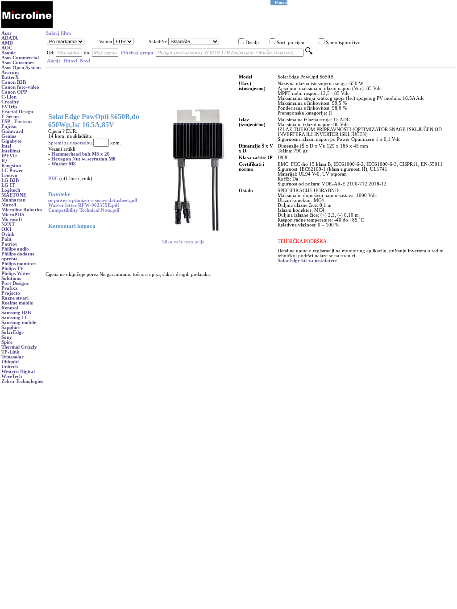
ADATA (9, 38)
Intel (6, 146)
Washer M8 (63, 163)
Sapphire (11, 327)
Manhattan (13, 200)
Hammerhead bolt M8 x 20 (80, 154)
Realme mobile (17, 302)
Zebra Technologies (22, 381)
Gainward (12, 131)
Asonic (8, 52)
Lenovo (9, 175)
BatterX (10, 77)
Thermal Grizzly (19, 347)
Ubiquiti (10, 361)
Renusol (9, 307)
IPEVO (9, 155)
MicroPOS (12, 214)
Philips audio (15, 249)
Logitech (10, 190)
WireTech (11, 376)
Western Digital (18, 371)
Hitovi (70, 60)
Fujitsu (9, 126)
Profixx (9, 288)
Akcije (54, 60)
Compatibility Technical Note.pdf (84, 210)
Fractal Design (17, 111)
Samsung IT (14, 317)
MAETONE (13, 195)
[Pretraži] (308, 52)
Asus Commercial (20, 57)
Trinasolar (12, 356)
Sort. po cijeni (291, 42)
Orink (7, 234)
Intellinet (11, 150)
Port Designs (15, 283)
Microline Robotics (21, 209)
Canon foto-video (20, 87)
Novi (85, 60)
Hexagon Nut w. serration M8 (83, 158)
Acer (6, 33)
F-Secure (11, 116)
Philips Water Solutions (15, 276)
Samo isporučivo (343, 42)
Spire (6, 342)
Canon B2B (13, 82)
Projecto (10, 293)
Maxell (8, 204)
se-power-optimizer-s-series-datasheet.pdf (92, 200)
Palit (6, 239)
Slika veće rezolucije (183, 241)
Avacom (10, 72)
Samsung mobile (18, 322)
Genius (8, 136)
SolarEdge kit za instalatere (307, 260)
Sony (6, 337)
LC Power (12, 170)
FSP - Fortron (16, 121)
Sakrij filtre (58, 33)
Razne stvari (15, 298)
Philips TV (12, 268)
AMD (7, 43)
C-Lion (9, 97)
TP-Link (10, 352)
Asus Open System (21, 67)
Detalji (252, 42)
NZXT (8, 224)
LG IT (8, 185)
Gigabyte (11, 141)
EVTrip (9, 106)
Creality (10, 101)
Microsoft (11, 219)
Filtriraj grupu (137, 52)
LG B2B (10, 180)
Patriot (9, 244)
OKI (6, 229)
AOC (6, 47)
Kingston (11, 165)
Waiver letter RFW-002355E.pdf (83, 205)
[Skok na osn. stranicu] (27, 26)
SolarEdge (12, 332)
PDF (53, 178)
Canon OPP (14, 92)
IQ (4, 160)
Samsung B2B (16, 312)
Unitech (9, 366)
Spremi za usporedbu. (70, 142)
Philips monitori (18, 263)
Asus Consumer (17, 62)
